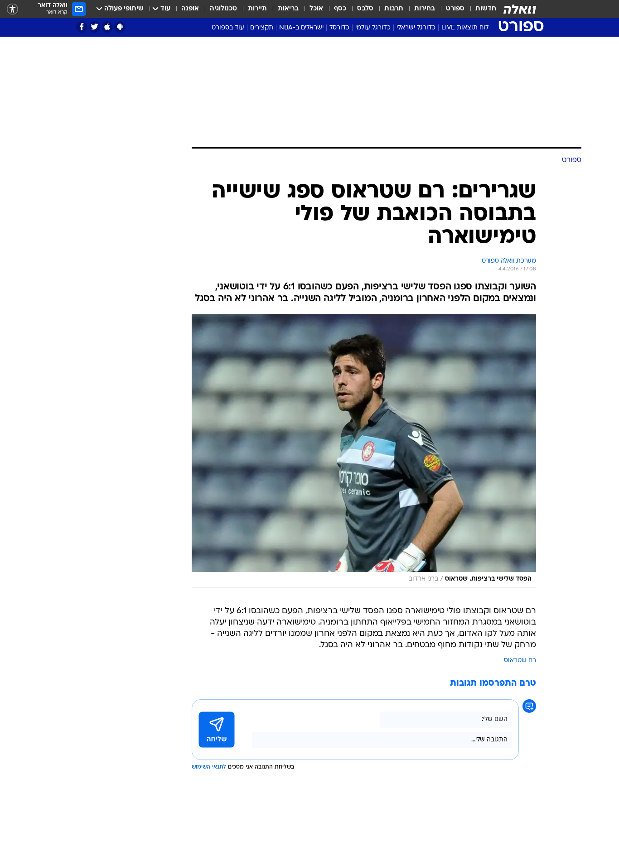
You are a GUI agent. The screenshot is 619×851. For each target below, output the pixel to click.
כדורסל (339, 28)
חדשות (485, 8)
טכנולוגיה (223, 8)
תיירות (257, 8)
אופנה (190, 8)
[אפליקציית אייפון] (107, 27)
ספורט (455, 8)
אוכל (316, 8)
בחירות (424, 8)
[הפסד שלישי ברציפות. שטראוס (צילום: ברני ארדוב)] (364, 450)
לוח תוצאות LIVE (464, 28)
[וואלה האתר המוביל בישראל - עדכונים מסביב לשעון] (519, 9)
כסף (340, 8)
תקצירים (261, 28)
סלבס (365, 8)
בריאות (288, 8)
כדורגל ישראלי (416, 28)
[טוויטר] (94, 27)
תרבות (393, 8)
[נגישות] (12, 9)
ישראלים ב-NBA (301, 28)
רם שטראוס (520, 660)
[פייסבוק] (81, 27)
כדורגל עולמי (373, 28)
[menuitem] (480, 9)
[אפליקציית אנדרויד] (120, 27)
